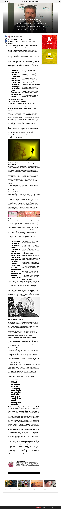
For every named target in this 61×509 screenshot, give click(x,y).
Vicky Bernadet (34, 411)
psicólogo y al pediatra (17, 451)
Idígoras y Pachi (35, 1)
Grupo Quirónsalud (28, 50)
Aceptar (38, 507)
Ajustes (50, 507)
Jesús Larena (13, 36)
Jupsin (23, 1)
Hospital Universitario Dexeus (16, 50)
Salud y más (28, 1)
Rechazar (44, 507)
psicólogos (26, 451)
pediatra (33, 436)
